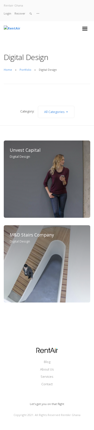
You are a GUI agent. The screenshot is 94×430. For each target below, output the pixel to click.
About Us (47, 369)
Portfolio (25, 70)
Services (47, 376)
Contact (47, 384)
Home (8, 70)
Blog (47, 362)
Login (7, 13)
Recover (20, 13)
